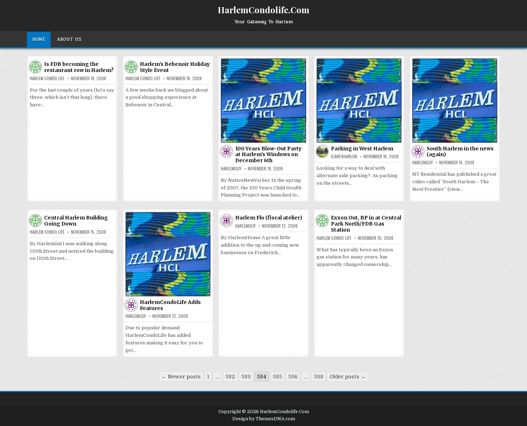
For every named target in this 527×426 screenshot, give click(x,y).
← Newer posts (181, 376)
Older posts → (347, 376)
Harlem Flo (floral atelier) (268, 217)
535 (277, 376)
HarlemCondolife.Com (263, 9)
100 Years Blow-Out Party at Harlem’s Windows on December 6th (268, 154)
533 (246, 376)
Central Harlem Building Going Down (76, 220)
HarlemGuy (231, 168)
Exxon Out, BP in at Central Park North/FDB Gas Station (366, 223)
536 (293, 376)
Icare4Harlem (344, 156)
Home (38, 39)
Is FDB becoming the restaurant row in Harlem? (79, 67)
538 (318, 376)
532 (230, 376)
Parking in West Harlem (362, 148)
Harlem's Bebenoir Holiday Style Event (175, 67)
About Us (69, 39)
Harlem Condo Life (47, 78)
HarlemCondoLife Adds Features (170, 305)
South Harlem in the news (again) (460, 151)
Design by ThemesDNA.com (263, 418)
